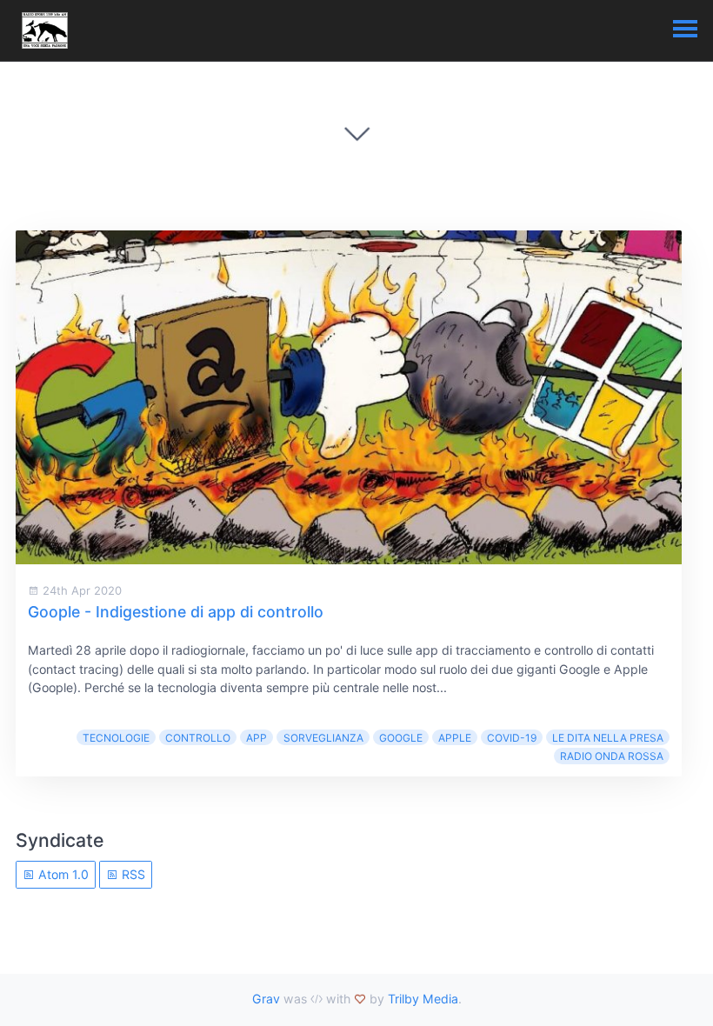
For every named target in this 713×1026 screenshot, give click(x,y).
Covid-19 (511, 737)
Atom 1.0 (62, 874)
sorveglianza (323, 737)
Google (401, 737)
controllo (197, 737)
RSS (131, 874)
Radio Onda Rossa (611, 756)
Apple (454, 737)
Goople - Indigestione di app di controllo (175, 612)
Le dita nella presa (607, 737)
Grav (266, 998)
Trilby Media (423, 998)
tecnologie (116, 737)
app (256, 737)
